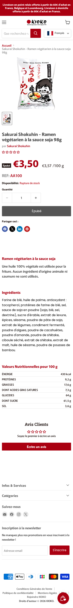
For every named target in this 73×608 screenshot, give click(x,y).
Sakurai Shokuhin (18, 146)
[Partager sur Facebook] (5, 229)
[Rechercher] (35, 33)
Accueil (6, 45)
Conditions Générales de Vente (34, 589)
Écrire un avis (36, 446)
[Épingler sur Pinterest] (27, 229)
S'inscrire (59, 550)
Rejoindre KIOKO (36, 597)
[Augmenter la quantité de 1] (36, 198)
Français (59, 33)
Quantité (7, 189)
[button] (11, 152)
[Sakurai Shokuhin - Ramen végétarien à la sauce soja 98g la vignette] (7, 118)
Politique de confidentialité (18, 593)
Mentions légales (47, 593)
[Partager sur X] (12, 229)
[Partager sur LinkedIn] (20, 229)
